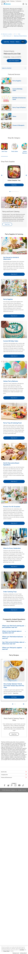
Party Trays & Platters (20, 107)
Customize (22, 949)
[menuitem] (6, 41)
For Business (18, 1)
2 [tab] (11, 191)
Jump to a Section (6, 68)
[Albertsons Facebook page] (4, 786)
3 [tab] (12, 191)
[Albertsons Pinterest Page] (11, 786)
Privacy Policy (6, 951)
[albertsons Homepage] (7, 4)
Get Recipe (17, 697)
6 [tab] (16, 191)
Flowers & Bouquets (19, 125)
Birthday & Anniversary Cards (20, 98)
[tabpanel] (14, 176)
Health (7, 1)
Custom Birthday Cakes (20, 89)
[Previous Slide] (2, 175)
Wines (15, 116)
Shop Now (17, 185)
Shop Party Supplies (14, 60)
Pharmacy (12, 1)
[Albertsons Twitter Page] (8, 786)
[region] (14, 950)
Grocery (3, 1)
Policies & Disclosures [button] (6, 777)
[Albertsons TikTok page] (23, 786)
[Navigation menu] (2, 4)
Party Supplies (17, 81)
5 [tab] (15, 191)
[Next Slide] (26, 175)
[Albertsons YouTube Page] (19, 786)
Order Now (18, 356)
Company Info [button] (4, 774)
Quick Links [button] (4, 771)
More (23, 42)
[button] (23, 4)
